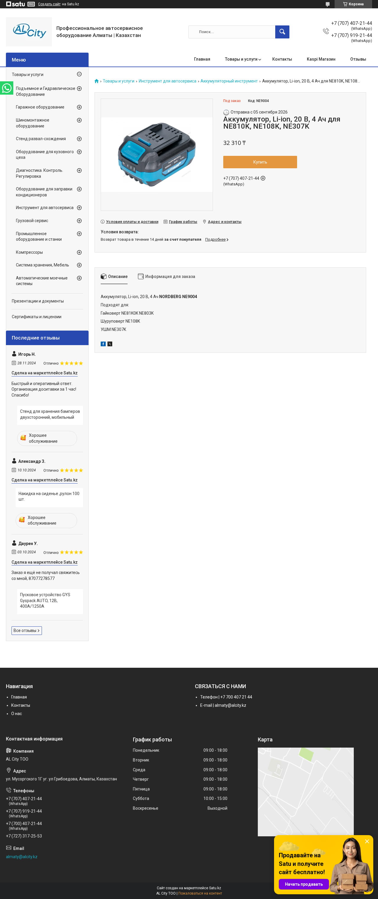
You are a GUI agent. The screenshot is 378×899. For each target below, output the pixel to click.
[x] (109, 344)
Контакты (282, 59)
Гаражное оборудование (40, 107)
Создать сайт (49, 4)
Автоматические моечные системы (42, 281)
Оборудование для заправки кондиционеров (44, 192)
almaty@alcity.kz (22, 856)
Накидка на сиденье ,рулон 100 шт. (49, 496)
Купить (260, 162)
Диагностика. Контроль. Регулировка (39, 173)
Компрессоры (29, 252)
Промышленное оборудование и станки (39, 236)
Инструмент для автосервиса (167, 81)
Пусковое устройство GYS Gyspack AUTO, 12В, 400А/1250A (45, 600)
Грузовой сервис (32, 220)
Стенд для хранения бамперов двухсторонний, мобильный (50, 414)
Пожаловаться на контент (200, 893)
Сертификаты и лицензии (36, 316)
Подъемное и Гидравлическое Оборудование (45, 91)
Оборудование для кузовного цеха (45, 154)
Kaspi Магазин (321, 59)
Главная (202, 59)
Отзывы (358, 59)
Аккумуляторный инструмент (229, 81)
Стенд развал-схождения (41, 138)
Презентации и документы (38, 301)
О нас (16, 713)
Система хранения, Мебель (42, 265)
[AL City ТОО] (29, 31)
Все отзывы (25, 630)
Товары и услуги (241, 59)
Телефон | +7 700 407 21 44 (226, 697)
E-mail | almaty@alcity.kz (223, 705)
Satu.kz (215, 888)
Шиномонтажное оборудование (32, 123)
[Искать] (282, 31)
